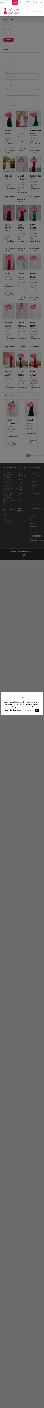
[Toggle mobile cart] (36, 11)
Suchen (15, 2)
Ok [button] (37, 710)
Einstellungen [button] (27, 710)
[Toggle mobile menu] (40, 11)
